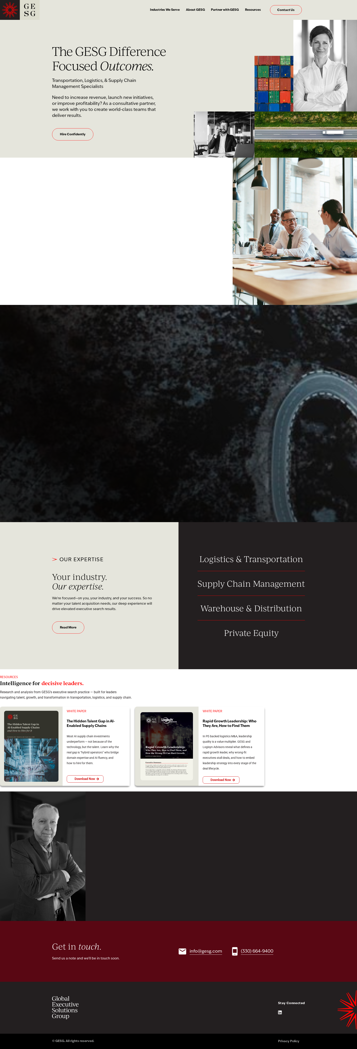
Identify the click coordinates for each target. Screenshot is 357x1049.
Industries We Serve (165, 10)
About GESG (195, 10)
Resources (253, 10)
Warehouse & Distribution (251, 608)
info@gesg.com (206, 951)
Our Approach (71, 257)
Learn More (68, 486)
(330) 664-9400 (257, 951)
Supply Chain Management (251, 583)
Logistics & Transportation (251, 559)
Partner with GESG (225, 10)
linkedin (280, 1012)
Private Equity (251, 632)
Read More (68, 627)
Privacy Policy (288, 1041)
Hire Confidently (73, 134)
